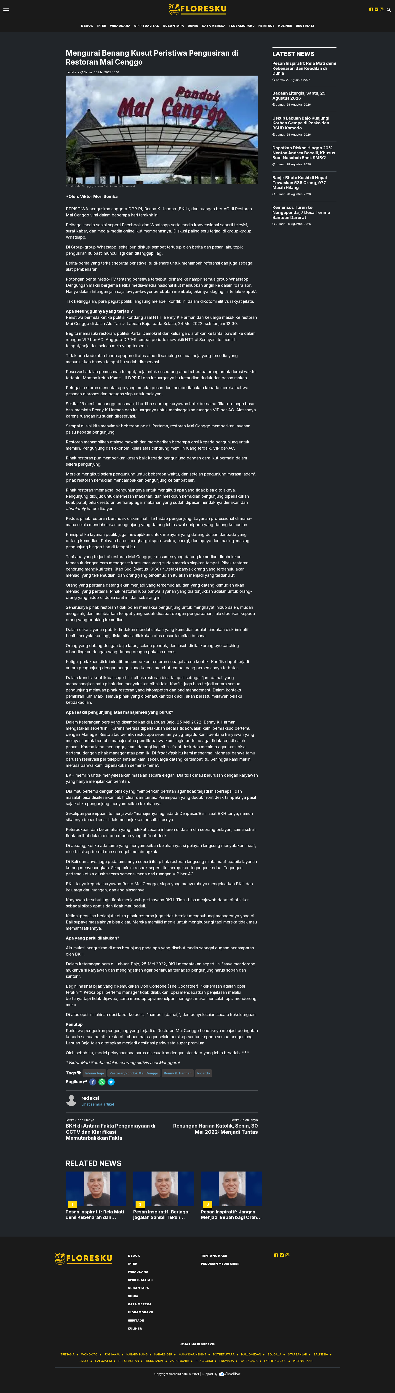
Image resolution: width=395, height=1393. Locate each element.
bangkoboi (204, 1361)
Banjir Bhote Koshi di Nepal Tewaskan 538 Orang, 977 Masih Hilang (299, 182)
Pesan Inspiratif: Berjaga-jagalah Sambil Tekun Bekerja (161, 1214)
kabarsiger (163, 1354)
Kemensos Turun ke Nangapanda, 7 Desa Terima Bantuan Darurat (301, 212)
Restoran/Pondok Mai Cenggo (134, 1073)
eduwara (226, 1361)
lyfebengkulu (275, 1361)
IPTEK (101, 25)
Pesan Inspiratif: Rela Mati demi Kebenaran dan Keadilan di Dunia (304, 68)
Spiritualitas (146, 25)
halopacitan (128, 1361)
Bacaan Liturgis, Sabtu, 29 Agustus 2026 (299, 96)
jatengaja (249, 1361)
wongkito (89, 1354)
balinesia (321, 1354)
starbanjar (297, 1354)
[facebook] (92, 1082)
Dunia (193, 25)
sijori (84, 1361)
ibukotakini (154, 1361)
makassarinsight (192, 1354)
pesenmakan (302, 1361)
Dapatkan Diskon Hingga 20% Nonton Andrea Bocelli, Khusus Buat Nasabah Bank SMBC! (303, 152)
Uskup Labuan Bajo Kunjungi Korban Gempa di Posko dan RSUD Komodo (300, 123)
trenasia (67, 1354)
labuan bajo (94, 1073)
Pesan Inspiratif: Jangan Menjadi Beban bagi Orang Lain (230, 1214)
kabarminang (137, 1354)
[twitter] (111, 1082)
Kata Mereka (214, 25)
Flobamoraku (242, 25)
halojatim (103, 1361)
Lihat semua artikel (97, 1104)
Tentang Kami (214, 1255)
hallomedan (251, 1354)
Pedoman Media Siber (220, 1263)
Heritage (266, 25)
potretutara (224, 1354)
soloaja (274, 1354)
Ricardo (203, 1073)
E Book (87, 25)
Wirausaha (120, 25)
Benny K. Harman (178, 1073)
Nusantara (173, 25)
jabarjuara (179, 1361)
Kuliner (285, 25)
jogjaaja (112, 1354)
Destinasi (305, 25)
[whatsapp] (102, 1082)
